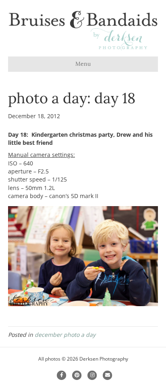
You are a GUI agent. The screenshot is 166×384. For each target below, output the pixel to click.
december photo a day (65, 334)
